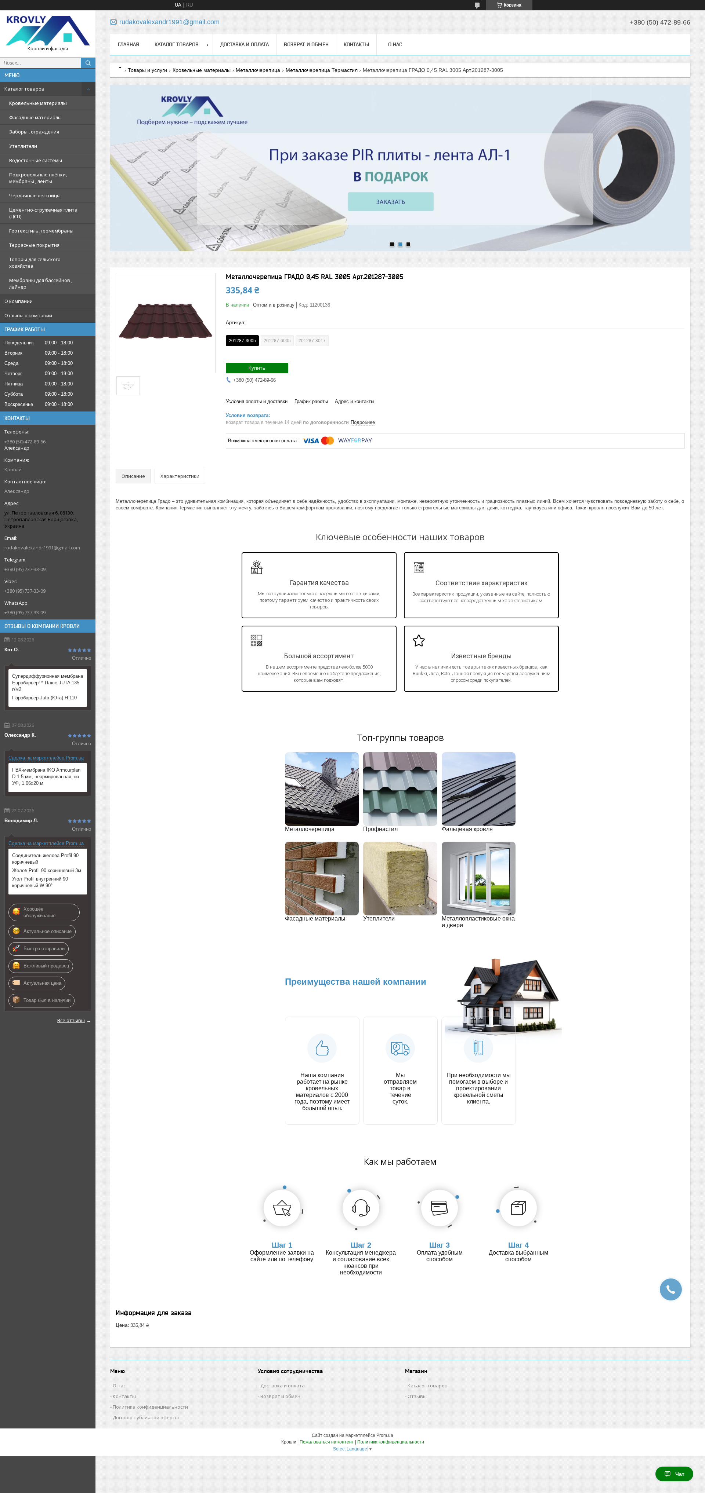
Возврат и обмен (306, 44)
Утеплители (23, 146)
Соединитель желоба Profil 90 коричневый (45, 859)
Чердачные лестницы (35, 195)
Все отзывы (71, 1020)
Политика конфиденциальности (150, 1407)
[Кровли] (48, 30)
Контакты (356, 44)
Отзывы (417, 1396)
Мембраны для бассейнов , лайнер (40, 283)
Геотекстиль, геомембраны (41, 230)
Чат (679, 1474)
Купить (257, 368)
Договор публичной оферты (146, 1417)
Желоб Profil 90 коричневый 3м (46, 870)
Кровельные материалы (38, 103)
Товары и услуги (147, 70)
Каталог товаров (24, 88)
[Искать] (88, 63)
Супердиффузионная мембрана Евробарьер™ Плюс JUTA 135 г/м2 (47, 682)
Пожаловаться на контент (327, 1442)
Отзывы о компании (28, 315)
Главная (128, 44)
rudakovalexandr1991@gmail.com (42, 547)
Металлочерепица (258, 70)
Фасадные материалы (35, 117)
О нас (395, 44)
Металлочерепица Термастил (322, 70)
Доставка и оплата (244, 44)
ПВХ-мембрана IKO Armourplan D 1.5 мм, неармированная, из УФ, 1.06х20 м (46, 776)
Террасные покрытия (34, 245)
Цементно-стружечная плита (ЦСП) (43, 213)
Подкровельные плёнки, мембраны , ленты (38, 177)
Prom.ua (384, 1435)
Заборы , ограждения (34, 131)
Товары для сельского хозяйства (35, 262)
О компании (18, 301)
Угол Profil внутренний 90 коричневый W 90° (40, 882)
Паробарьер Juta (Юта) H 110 (44, 697)
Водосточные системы (35, 160)
